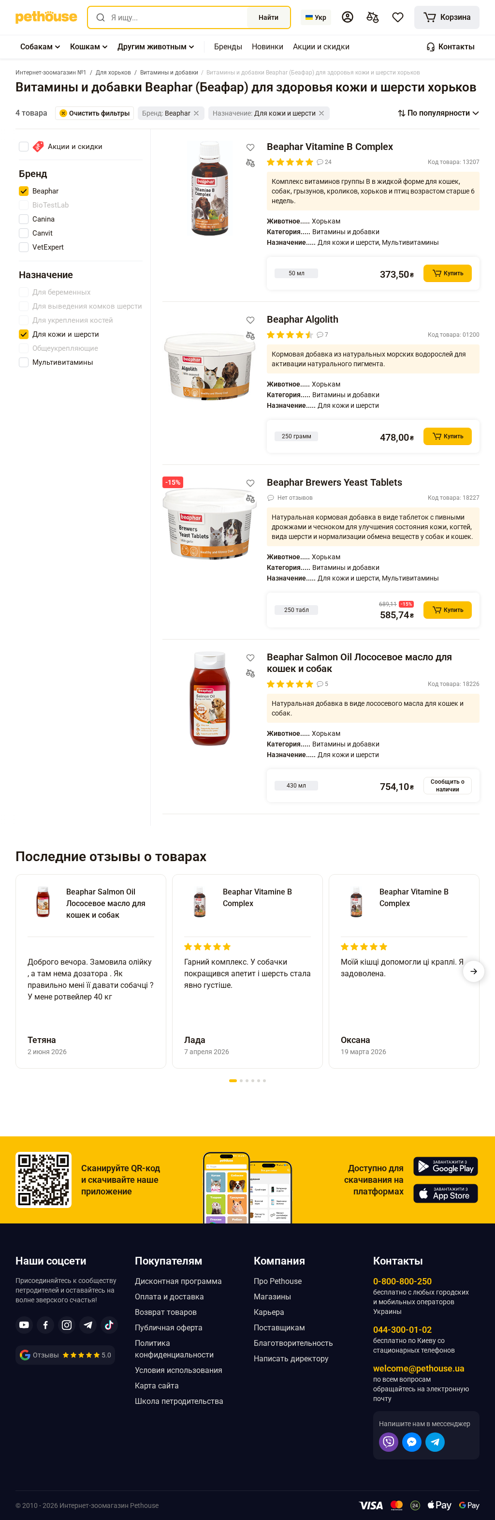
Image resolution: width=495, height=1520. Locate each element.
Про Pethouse (278, 1281)
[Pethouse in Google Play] (445, 1166)
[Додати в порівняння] (250, 163)
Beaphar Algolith (302, 319)
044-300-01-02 (402, 1330)
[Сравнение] (372, 17)
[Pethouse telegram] (88, 1325)
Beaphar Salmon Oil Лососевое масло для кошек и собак (359, 662)
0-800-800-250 (402, 1281)
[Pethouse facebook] (45, 1325)
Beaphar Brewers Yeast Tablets (334, 482)
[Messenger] (412, 1442)
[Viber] (388, 1442)
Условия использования (178, 1370)
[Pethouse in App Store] (445, 1193)
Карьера (269, 1312)
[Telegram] (435, 1442)
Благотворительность (293, 1343)
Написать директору (291, 1358)
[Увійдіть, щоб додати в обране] (250, 147)
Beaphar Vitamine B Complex (330, 146)
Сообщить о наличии (448, 785)
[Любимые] (398, 17)
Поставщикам (279, 1327)
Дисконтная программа (178, 1281)
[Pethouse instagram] (66, 1325)
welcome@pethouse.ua (419, 1368)
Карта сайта (157, 1385)
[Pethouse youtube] (24, 1325)
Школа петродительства (179, 1401)
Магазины (272, 1296)
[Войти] (347, 17)
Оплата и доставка (169, 1296)
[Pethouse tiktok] (109, 1325)
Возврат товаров (166, 1312)
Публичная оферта (169, 1327)
